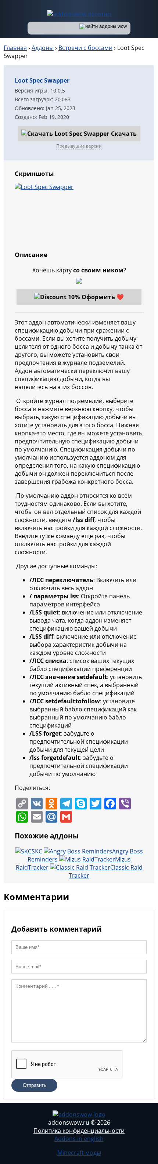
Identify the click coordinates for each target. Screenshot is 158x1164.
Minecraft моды (79, 1153)
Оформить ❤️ (103, 297)
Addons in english (79, 1139)
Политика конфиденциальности (79, 1131)
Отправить (34, 1085)
